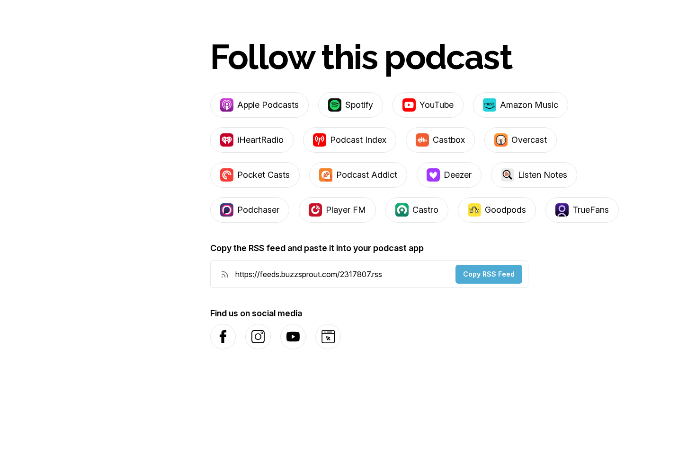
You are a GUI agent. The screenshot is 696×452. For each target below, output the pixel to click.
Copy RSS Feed (489, 274)
